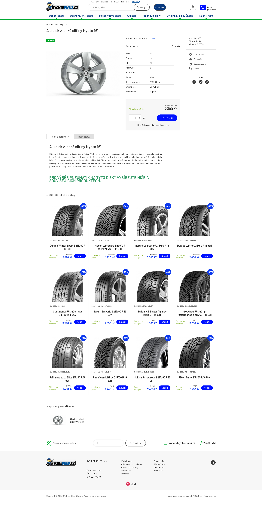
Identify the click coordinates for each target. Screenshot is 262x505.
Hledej (142, 7)
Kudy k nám (206, 15)
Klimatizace (159, 464)
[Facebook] (213, 462)
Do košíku (167, 118)
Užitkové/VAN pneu (81, 15)
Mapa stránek (210, 496)
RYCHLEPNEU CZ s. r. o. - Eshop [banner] (62, 6)
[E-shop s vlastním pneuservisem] (47, 24)
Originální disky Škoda (180, 15)
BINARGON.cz (196, 496)
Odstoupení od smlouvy (131, 464)
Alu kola (131, 15)
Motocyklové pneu (110, 15)
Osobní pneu (56, 15)
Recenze (125, 473)
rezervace (159, 7)
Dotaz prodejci (200, 64)
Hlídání (196, 68)
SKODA (200, 44)
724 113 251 (115, 2)
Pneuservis (159, 461)
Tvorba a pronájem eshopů (177, 496)
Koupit (80, 256)
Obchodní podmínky (129, 467)
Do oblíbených (199, 54)
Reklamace (126, 470)
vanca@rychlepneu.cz (99, 2)
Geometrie (158, 467)
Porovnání (176, 46)
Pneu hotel (158, 470)
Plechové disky (151, 15)
